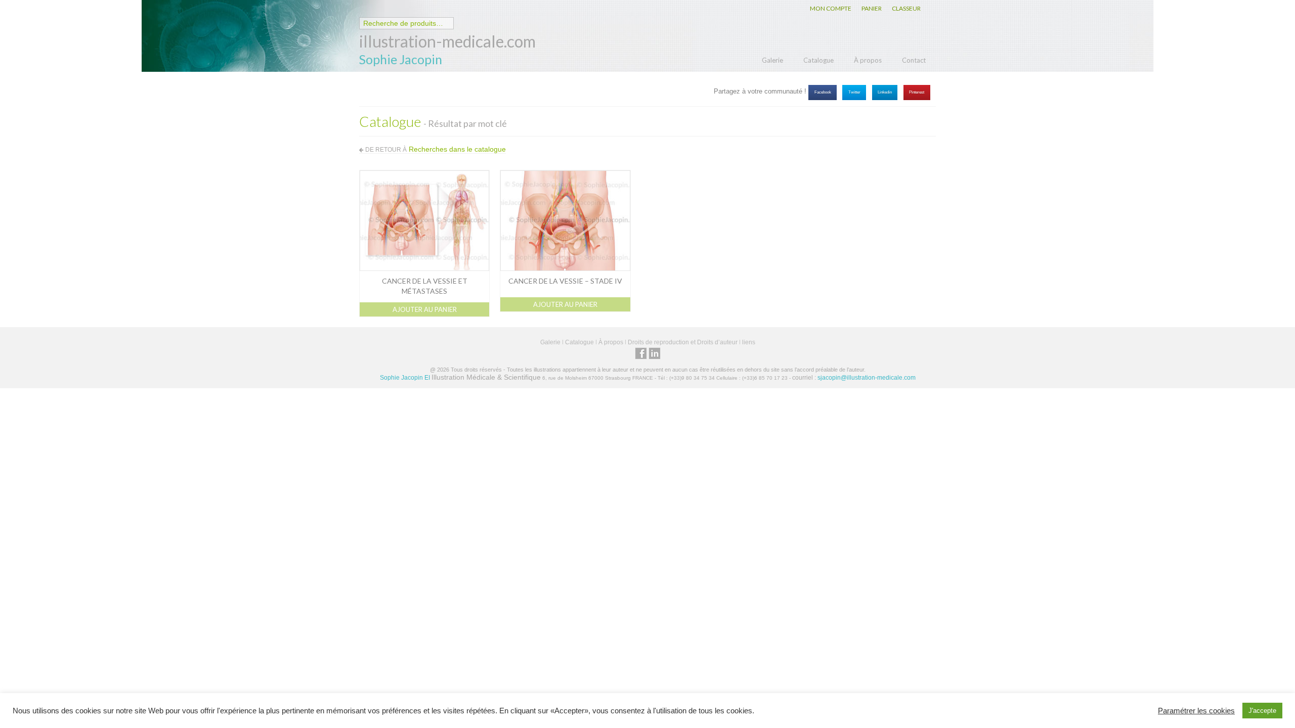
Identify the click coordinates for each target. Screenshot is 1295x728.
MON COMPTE (830, 8)
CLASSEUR (906, 8)
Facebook (822, 92)
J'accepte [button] (1262, 710)
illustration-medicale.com (447, 41)
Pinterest (916, 92)
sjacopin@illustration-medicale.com (866, 377)
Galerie (772, 60)
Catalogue (818, 60)
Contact (914, 60)
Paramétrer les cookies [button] (1196, 711)
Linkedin (885, 92)
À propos (868, 60)
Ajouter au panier (425, 309)
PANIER (871, 8)
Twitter (854, 92)
